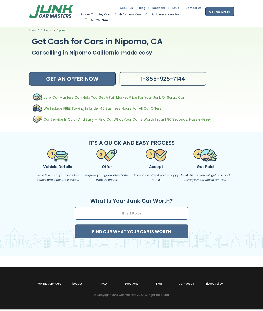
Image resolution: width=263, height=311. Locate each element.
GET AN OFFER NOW (72, 79)
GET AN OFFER (219, 11)
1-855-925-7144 (163, 79)
